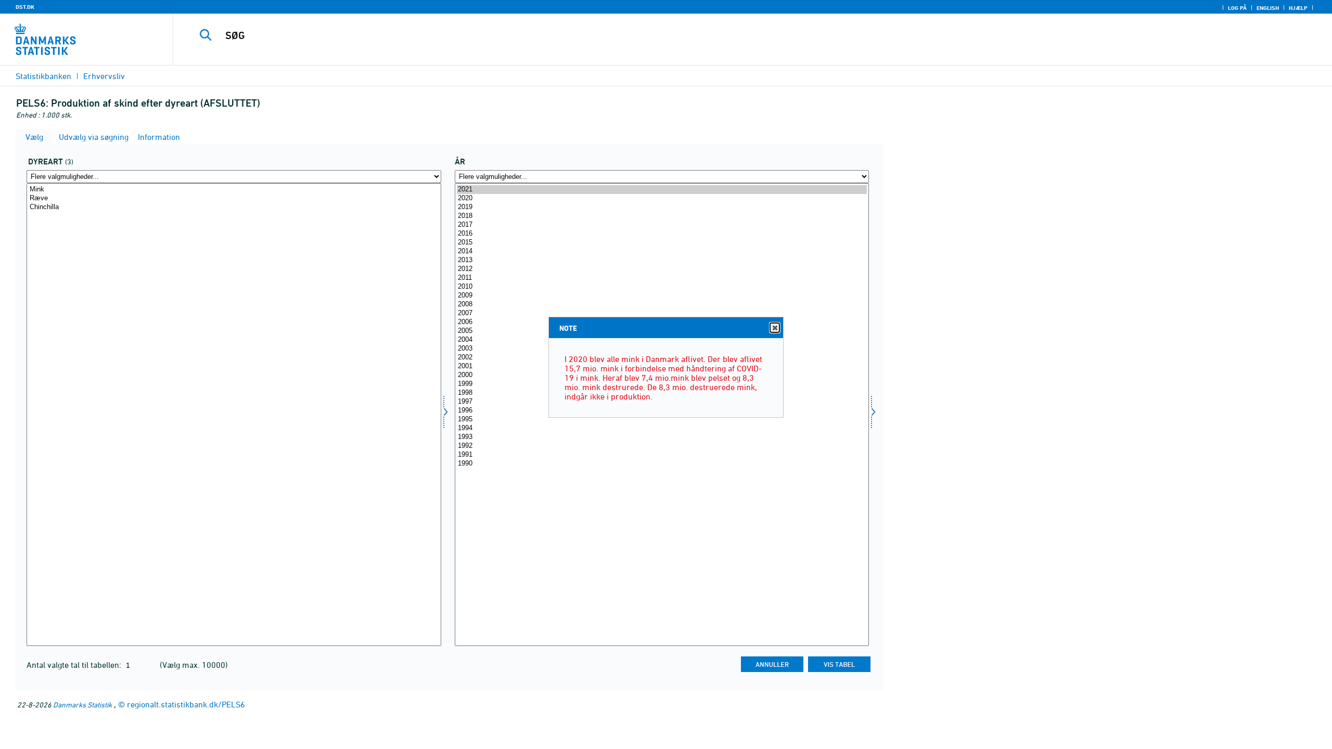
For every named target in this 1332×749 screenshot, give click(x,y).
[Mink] (234, 189)
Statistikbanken (43, 76)
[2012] (662, 269)
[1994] (662, 428)
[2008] (662, 304)
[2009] (662, 295)
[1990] (662, 463)
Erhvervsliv (104, 76)
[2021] (662, 189)
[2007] (662, 313)
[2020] (662, 198)
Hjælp (1298, 7)
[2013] (662, 260)
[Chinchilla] (234, 207)
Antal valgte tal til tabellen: (75, 664)
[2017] (662, 225)
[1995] (662, 419)
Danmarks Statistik (82, 704)
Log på (1237, 7)
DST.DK (25, 6)
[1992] (662, 446)
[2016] (662, 233)
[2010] (662, 286)
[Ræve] (234, 198)
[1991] (662, 454)
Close (775, 327)
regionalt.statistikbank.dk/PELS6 (186, 704)
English (1268, 7)
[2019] (662, 207)
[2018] (662, 216)
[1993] (662, 437)
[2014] (662, 251)
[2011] (662, 278)
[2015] (662, 242)
